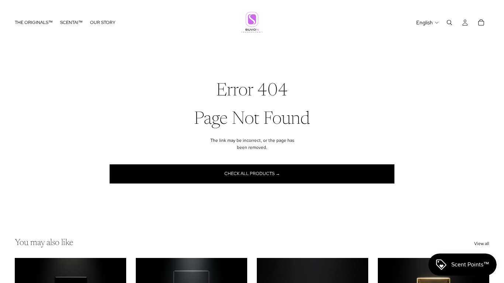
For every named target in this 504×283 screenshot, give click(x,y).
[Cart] (481, 22)
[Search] (449, 22)
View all (481, 244)
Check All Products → (252, 174)
